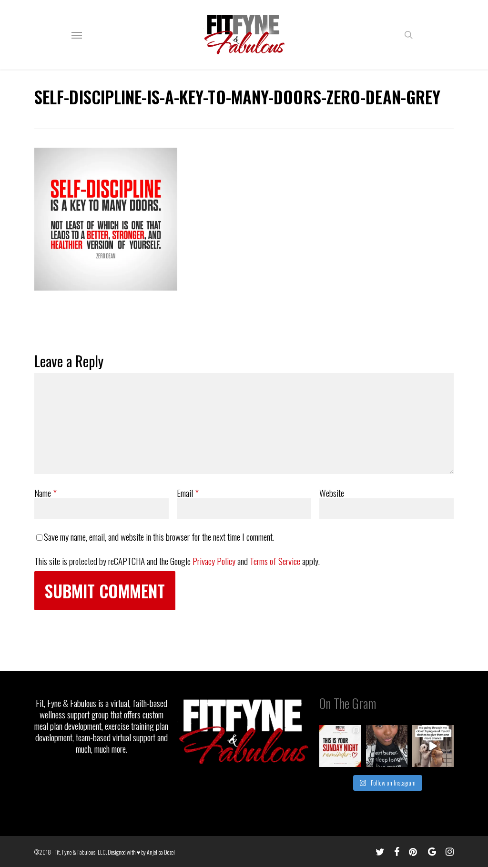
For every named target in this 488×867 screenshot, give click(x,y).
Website (331, 492)
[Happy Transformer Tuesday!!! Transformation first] (386, 745)
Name (45, 492)
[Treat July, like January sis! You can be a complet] (433, 745)
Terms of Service (275, 560)
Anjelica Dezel (161, 852)
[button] (76, 35)
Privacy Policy (214, 560)
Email (188, 492)
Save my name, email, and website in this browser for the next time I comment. (159, 536)
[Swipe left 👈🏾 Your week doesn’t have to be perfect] (340, 745)
